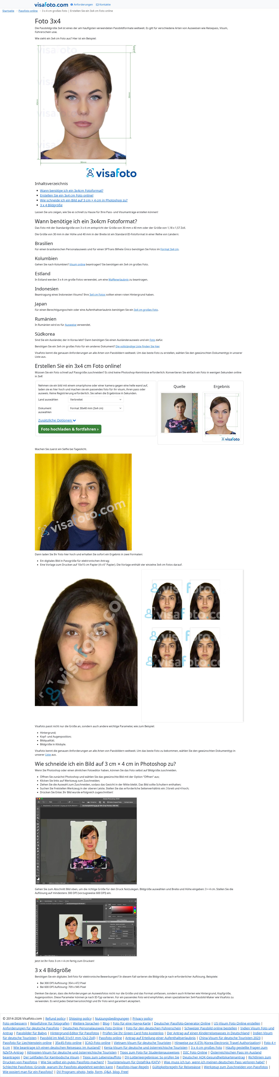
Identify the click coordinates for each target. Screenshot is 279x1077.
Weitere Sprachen (86, 1023)
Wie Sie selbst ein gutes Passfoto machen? (72, 1062)
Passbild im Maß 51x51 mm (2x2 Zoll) (67, 1038)
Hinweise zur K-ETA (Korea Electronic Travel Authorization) (218, 1043)
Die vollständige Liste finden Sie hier (137, 346)
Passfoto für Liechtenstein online (27, 1043)
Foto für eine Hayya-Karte (132, 1023)
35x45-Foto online (68, 1043)
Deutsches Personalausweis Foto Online (93, 1028)
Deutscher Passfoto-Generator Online (182, 1023)
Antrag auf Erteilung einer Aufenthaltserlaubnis (160, 1038)
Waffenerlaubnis (118, 279)
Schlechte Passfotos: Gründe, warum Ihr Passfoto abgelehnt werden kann (58, 1067)
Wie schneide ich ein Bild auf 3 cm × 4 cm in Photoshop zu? (84, 200)
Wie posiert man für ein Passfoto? (28, 1072)
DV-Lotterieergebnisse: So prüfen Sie (152, 1057)
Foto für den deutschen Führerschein (153, 1028)
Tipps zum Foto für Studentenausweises (150, 1052)
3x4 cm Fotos (97, 294)
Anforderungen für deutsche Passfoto (31, 1028)
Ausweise (70, 325)
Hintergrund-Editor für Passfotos (74, 1033)
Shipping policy (80, 1018)
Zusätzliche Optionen (55, 420)
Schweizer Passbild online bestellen (210, 1028)
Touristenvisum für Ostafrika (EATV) (133, 1062)
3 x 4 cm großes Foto (206, 1047)
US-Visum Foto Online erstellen (237, 1023)
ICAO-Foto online (97, 1043)
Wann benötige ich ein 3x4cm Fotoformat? (71, 190)
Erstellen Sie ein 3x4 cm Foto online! (66, 195)
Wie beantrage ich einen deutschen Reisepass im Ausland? (57, 1047)
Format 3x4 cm (169, 249)
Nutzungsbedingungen (112, 1018)
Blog (106, 1023)
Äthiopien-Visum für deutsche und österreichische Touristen (72, 1052)
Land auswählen (48, 399)
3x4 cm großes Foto (146, 310)
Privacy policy (143, 1018)
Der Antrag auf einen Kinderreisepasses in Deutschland (208, 1033)
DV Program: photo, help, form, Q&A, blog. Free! (92, 1072)
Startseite (8, 11)
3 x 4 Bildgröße (51, 205)
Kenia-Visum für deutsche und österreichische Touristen (145, 1047)
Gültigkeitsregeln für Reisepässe (176, 1067)
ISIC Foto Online (195, 1052)
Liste (48, 754)
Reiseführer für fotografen (49, 1023)
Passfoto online (28, 11)
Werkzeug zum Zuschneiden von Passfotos (236, 1067)
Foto (152, 340)
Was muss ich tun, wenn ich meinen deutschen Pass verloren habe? (214, 1062)
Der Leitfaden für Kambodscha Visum (51, 1057)
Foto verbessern (15, 1023)
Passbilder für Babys (31, 1033)
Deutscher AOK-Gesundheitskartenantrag (214, 1057)
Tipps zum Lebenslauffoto (102, 1057)
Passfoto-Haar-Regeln (132, 1067)
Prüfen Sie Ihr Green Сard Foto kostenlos (133, 1033)
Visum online (77, 264)
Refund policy (55, 1018)
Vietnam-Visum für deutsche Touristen (142, 1043)
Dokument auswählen (45, 410)
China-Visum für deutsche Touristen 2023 (229, 1038)
